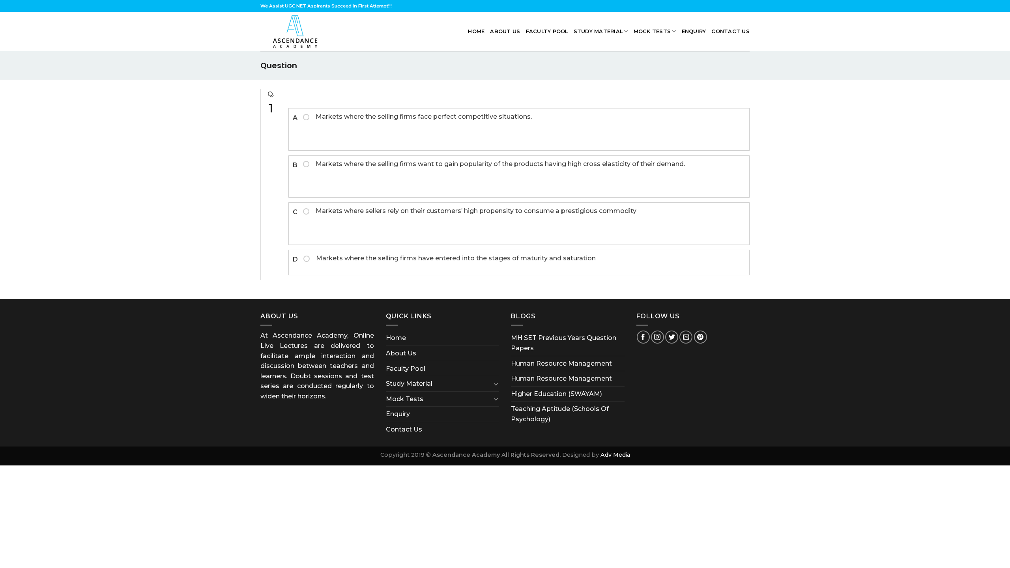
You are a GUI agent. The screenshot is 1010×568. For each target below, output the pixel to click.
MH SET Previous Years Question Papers (563, 343)
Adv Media (615, 454)
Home (476, 31)
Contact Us (730, 31)
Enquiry (694, 31)
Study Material (598, 31)
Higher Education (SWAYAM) (556, 394)
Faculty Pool (547, 31)
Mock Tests (652, 31)
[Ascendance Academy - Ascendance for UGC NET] (297, 31)
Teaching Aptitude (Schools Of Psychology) (560, 414)
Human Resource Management (561, 363)
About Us (505, 31)
